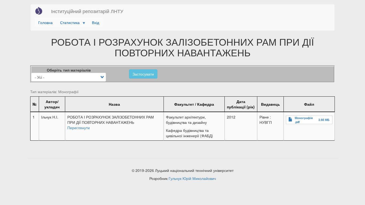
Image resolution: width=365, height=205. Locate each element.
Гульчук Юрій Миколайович (192, 178)
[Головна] (40, 10)
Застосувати (143, 74)
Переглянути (78, 127)
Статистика (68, 23)
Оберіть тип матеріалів (69, 70)
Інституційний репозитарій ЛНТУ (87, 10)
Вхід (95, 22)
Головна (45, 22)
